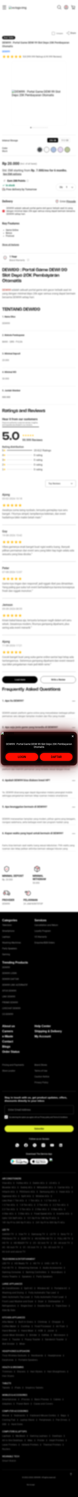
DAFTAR (56, 757)
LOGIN (22, 757)
